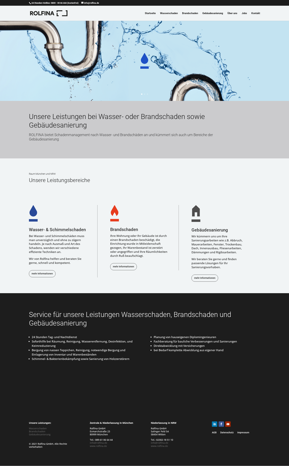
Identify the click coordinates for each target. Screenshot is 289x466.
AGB (214, 432)
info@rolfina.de (98, 442)
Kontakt (255, 13)
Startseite (150, 13)
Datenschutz (227, 432)
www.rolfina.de (98, 446)
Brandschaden (190, 13)
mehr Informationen (42, 273)
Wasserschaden (169, 13)
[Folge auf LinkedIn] (214, 424)
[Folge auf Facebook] (221, 424)
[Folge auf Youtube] (228, 424)
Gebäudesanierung (212, 13)
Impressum (243, 432)
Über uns (232, 13)
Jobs (244, 13)
